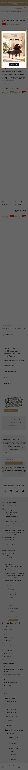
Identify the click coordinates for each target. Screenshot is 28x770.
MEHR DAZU (14, 64)
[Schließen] (26, 31)
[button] (2, 767)
